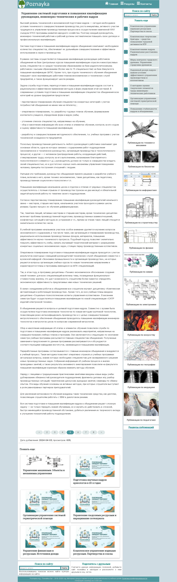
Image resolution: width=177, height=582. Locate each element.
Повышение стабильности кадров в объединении (143, 110)
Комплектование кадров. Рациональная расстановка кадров (143, 52)
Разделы (129, 4)
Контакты (146, 4)
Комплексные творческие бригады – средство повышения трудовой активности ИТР (143, 40)
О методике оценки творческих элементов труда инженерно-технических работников (142, 89)
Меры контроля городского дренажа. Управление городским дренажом (143, 62)
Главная (113, 4)
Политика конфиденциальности (134, 578)
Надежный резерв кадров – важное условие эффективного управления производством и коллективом (144, 75)
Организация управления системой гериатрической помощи (143, 101)
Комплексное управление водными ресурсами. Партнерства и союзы (143, 29)
